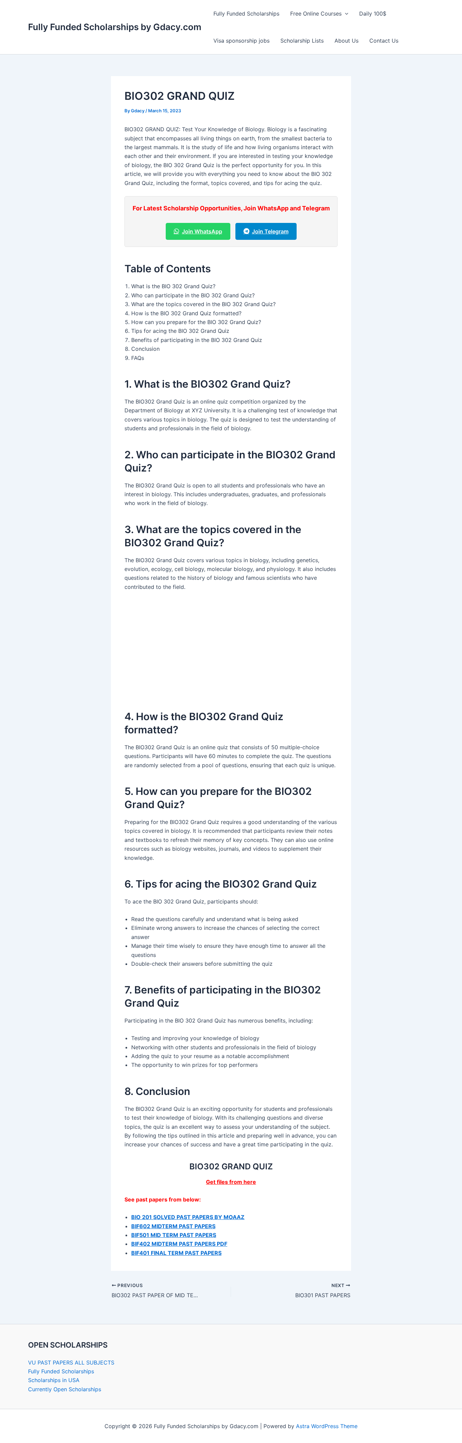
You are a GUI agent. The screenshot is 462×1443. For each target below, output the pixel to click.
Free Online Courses (316, 13)
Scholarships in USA (53, 1380)
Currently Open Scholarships (64, 1389)
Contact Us (383, 40)
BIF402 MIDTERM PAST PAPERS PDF (179, 1243)
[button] (345, 13)
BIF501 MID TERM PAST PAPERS (173, 1235)
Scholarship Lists (302, 40)
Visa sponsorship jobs (241, 40)
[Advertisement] (231, 647)
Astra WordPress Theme (326, 1426)
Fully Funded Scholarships (246, 13)
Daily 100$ (372, 13)
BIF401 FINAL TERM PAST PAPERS (176, 1253)
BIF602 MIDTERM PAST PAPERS (173, 1226)
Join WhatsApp (202, 231)
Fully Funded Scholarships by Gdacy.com (114, 27)
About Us (346, 40)
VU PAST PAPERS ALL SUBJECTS (71, 1362)
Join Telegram (270, 231)
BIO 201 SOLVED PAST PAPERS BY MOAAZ (188, 1217)
